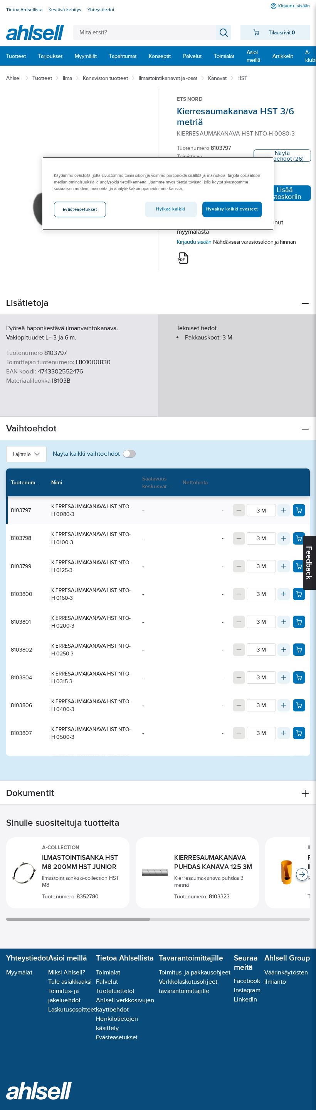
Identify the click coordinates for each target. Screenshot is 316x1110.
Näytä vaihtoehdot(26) (282, 155)
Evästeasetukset (117, 1037)
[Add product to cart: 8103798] (299, 538)
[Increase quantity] (283, 510)
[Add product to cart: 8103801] (299, 622)
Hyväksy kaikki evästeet (232, 209)
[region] (158, 193)
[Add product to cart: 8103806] (299, 705)
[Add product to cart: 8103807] (299, 733)
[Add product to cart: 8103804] (299, 677)
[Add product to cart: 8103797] (299, 510)
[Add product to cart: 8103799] (299, 566)
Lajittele (22, 454)
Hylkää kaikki (170, 209)
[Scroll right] (302, 874)
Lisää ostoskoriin (284, 193)
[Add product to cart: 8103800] (299, 594)
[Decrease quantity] (239, 510)
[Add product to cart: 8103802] (299, 649)
